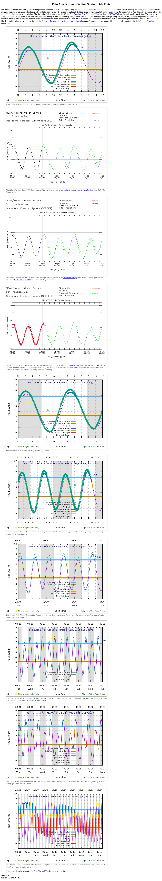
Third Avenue (152, 21)
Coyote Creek (65, 190)
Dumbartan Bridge (70, 278)
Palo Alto (140, 21)
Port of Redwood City (71, 365)
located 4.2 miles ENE (85, 190)
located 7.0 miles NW (95, 365)
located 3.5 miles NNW (22, 280)
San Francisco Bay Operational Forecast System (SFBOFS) (94, 14)
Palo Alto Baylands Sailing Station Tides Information (63, 21)
